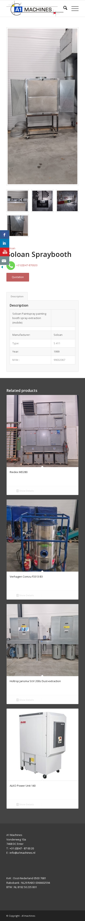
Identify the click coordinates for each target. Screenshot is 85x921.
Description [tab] (17, 296)
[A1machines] (35, 8)
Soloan (10, 248)
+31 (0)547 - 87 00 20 (22, 848)
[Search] (63, 8)
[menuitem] (63, 8)
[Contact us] (4, 260)
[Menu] (73, 8)
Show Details (26, 490)
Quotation (18, 277)
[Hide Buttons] (2, 268)
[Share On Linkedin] (4, 243)
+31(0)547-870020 (26, 265)
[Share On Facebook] (4, 234)
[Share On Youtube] (4, 252)
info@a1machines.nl (22, 853)
